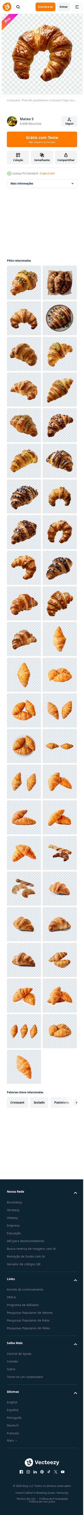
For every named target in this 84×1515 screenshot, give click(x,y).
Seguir (69, 123)
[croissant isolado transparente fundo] (24, 1459)
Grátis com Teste (42, 139)
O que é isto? (47, 173)
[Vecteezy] (7, 7)
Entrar (64, 7)
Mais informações (22, 183)
